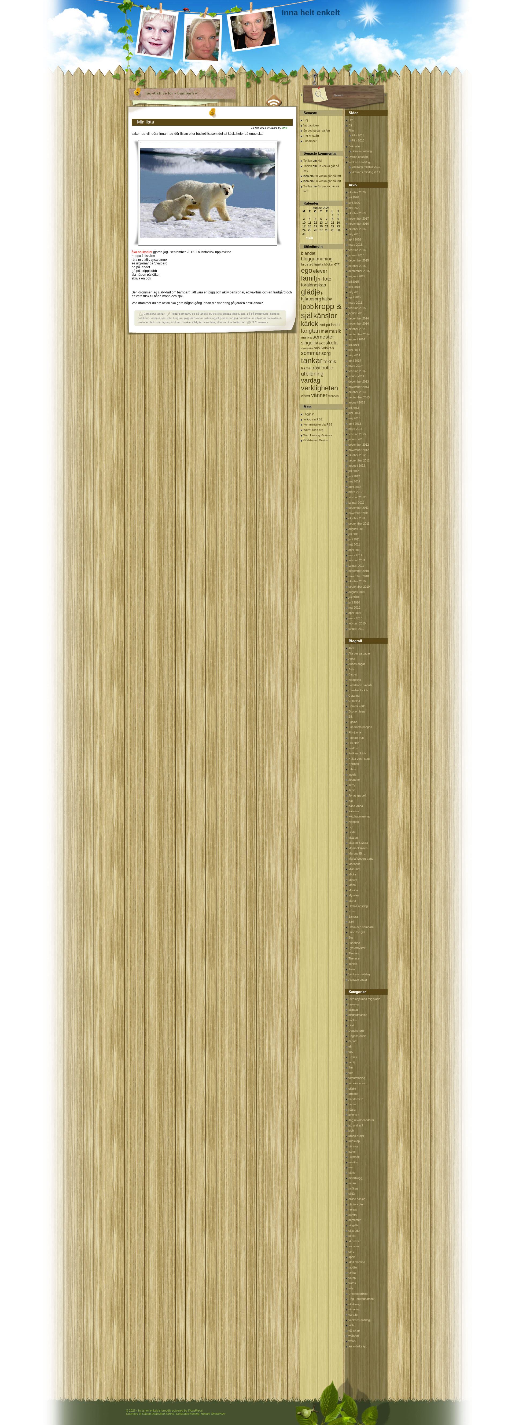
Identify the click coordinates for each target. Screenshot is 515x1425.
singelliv (309, 343)
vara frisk (209, 322)
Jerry (351, 785)
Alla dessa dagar (359, 653)
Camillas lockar (358, 690)
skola (331, 343)
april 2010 (354, 613)
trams (306, 368)
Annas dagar (356, 664)
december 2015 (358, 260)
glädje (310, 292)
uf (331, 368)
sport (351, 1257)
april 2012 (354, 486)
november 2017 (358, 218)
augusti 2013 (356, 402)
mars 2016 (355, 244)
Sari (351, 921)
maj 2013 (354, 418)
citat (351, 1025)
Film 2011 (358, 135)
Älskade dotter (357, 979)
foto (327, 279)
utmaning (354, 1309)
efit (336, 264)
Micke (352, 874)
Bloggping (354, 679)
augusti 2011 (356, 528)
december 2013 (358, 381)
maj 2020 (354, 207)
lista (169, 318)
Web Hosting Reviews (317, 435)
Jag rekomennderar (361, 1120)
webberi (333, 396)
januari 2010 (356, 628)
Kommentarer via (317, 424)
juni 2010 (354, 602)
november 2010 (358, 576)
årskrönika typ (357, 1346)
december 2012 (358, 444)
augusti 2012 (356, 465)
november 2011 (358, 513)
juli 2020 (353, 197)
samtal (352, 1214)
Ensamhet (310, 141)
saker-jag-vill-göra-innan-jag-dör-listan (227, 318)
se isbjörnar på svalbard (266, 318)
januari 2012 (356, 502)
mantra (353, 1162)
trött (325, 367)
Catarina (353, 695)
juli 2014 (353, 344)
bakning (353, 1004)
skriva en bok (146, 322)
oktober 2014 (357, 328)
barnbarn (184, 313)
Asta (351, 669)
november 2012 (358, 450)
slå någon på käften (168, 322)
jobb (307, 306)
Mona (352, 884)
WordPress (195, 1410)
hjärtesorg (311, 298)
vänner (319, 395)
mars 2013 (355, 428)
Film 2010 (358, 140)
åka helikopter (236, 322)
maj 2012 (354, 481)
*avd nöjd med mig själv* (364, 999)
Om (350, 120)
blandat (308, 253)
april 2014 (354, 360)
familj (309, 278)
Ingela (352, 774)
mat (324, 331)
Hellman (353, 763)
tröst (316, 367)
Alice (351, 648)
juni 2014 (354, 349)
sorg (326, 353)
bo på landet (200, 313)
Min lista (145, 122)
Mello (351, 1172)
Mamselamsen (357, 848)
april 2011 (354, 549)
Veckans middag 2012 (366, 166)
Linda (351, 832)
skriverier (307, 348)
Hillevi (352, 769)
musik (335, 331)
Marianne (354, 864)
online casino (356, 1199)
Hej (305, 120)
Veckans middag (359, 162)
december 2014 (358, 318)
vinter (305, 396)
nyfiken (353, 1188)
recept (352, 1209)
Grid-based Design (315, 440)
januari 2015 (356, 313)
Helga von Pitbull (359, 758)
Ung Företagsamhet (361, 1298)
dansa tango (231, 313)
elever (320, 271)
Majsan (353, 837)
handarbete (355, 1099)
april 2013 (354, 423)
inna (284, 127)
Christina (354, 700)
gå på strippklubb (257, 313)
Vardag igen (311, 125)
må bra (306, 337)
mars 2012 (355, 491)
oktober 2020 (357, 192)
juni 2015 (354, 286)
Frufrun (353, 748)
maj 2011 (354, 544)
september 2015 (359, 270)
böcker (328, 264)
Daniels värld (356, 706)
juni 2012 (354, 476)
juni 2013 (354, 413)
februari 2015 (357, 308)
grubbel (353, 1093)
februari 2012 (357, 497)
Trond (352, 969)
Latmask (354, 1156)
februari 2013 (357, 434)
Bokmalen (354, 146)
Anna (351, 658)
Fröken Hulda (357, 753)
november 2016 (358, 223)
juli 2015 (353, 281)
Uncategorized (357, 1293)
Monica (353, 890)
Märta (352, 900)
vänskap (354, 1330)
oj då (351, 1193)
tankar (160, 313)
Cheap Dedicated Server (158, 1413)
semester (323, 337)
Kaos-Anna (355, 806)
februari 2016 (357, 250)
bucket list (215, 313)
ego (243, 313)
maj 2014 (354, 355)
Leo (350, 827)
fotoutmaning (356, 1077)
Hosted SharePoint (213, 1413)
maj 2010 (354, 607)
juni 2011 (354, 539)
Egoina (352, 722)
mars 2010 (355, 618)
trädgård (197, 322)
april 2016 (354, 239)
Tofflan (307, 160)
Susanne (354, 942)
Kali (350, 800)
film (320, 279)
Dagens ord (356, 1030)
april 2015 (354, 297)
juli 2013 (353, 407)
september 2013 (359, 397)
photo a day (356, 1204)
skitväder (354, 1230)
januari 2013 (356, 439)
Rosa (351, 911)
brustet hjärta (312, 264)
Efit (350, 125)
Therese (353, 958)
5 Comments (260, 322)
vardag (310, 380)
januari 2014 (356, 376)
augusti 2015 (356, 276)
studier (352, 1267)
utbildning (312, 374)
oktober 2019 (357, 213)
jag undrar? (355, 1125)
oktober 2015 (357, 265)
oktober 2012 (357, 455)
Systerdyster (356, 948)
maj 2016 (354, 234)
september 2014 (359, 334)
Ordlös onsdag (358, 156)
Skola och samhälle (361, 927)
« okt (309, 237)
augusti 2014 (356, 339)
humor (352, 1104)
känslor (325, 316)
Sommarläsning (362, 151)
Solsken (327, 348)
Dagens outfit (357, 1036)
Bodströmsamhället (360, 685)
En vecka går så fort (316, 130)
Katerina (353, 811)
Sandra (353, 916)
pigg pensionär (193, 318)
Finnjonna (354, 732)
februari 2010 (357, 623)
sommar (311, 353)
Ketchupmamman (359, 816)
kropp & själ (158, 318)
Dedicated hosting (187, 1413)
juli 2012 (353, 470)
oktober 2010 (357, 581)
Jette (351, 790)
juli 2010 (353, 597)
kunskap (354, 1141)
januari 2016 (356, 255)
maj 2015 (354, 292)
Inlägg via (312, 419)
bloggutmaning (317, 258)
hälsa (327, 299)
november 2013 (358, 386)
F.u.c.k (352, 1057)
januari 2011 (356, 565)
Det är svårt (311, 135)
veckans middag (359, 1320)
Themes (353, 953)
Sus (351, 937)
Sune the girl (356, 932)
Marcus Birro (356, 853)
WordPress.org (313, 429)
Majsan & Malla (358, 842)
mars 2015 (355, 302)
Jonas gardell (357, 795)
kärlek (309, 323)
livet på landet (329, 325)
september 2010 (359, 586)
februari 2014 (357, 371)
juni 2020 (354, 202)
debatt (352, 1041)
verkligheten (319, 388)
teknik (329, 361)
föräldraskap (313, 285)
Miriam (352, 879)
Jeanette (354, 779)
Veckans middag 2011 (366, 172)
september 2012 (359, 460)
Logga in (308, 414)
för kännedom (357, 1083)
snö (317, 348)
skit (322, 343)
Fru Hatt (353, 742)
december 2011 (358, 507)
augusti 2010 (356, 592)
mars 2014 (355, 365)
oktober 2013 (357, 392)
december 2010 (358, 570)
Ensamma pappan (360, 727)
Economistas (356, 711)
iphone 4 (353, 1114)
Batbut (352, 674)
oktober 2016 (357, 229)
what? (352, 1341)
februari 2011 (356, 560)
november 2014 (358, 323)
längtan (178, 318)
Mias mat (354, 869)
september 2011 (358, 523)
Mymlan (353, 895)
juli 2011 (353, 534)
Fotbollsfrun (356, 737)
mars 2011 (355, 555)
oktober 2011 (356, 518)
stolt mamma (356, 1262)
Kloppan (353, 821)
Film (351, 130)
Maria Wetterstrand (360, 858)
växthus (221, 322)
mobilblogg (355, 1178)
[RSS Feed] (274, 99)
